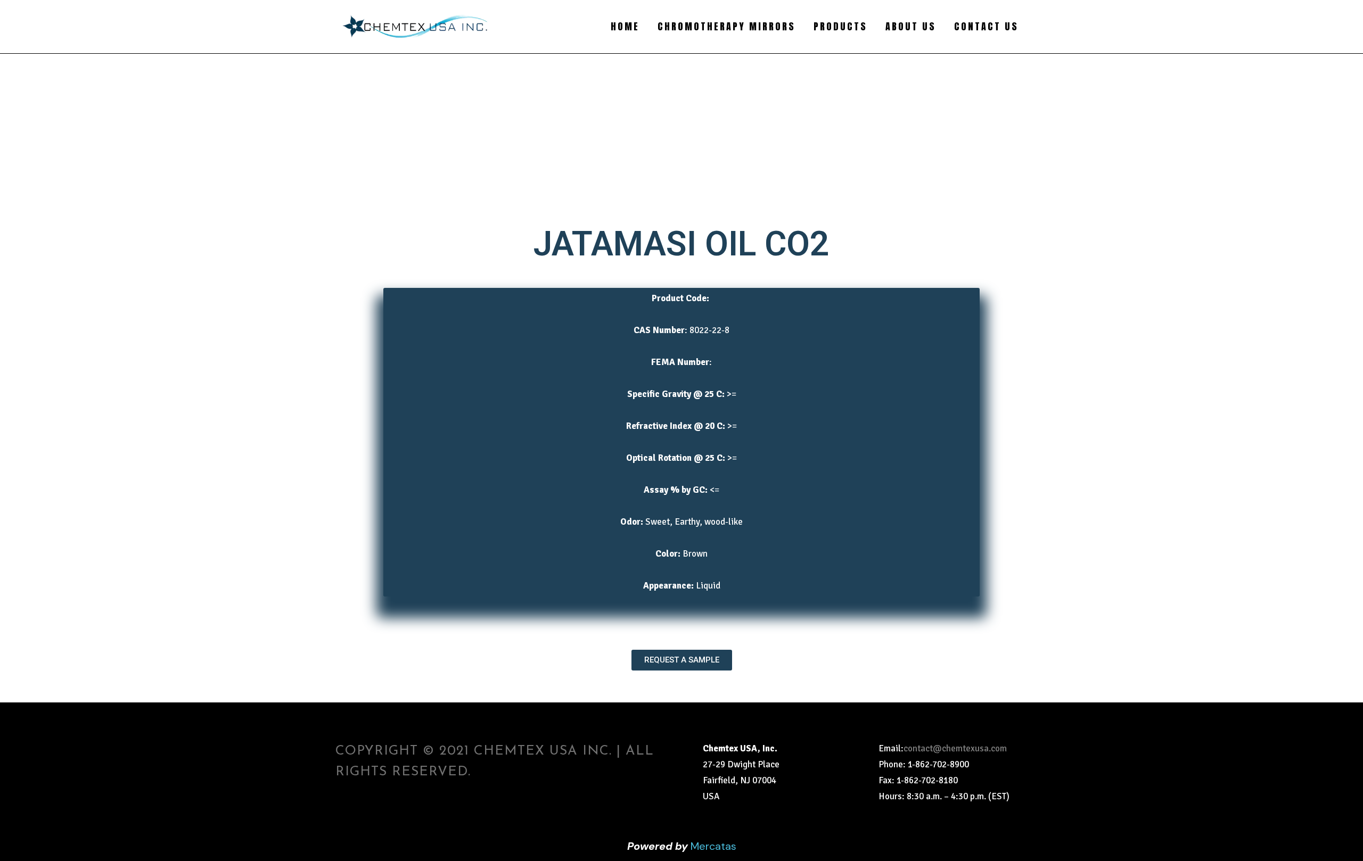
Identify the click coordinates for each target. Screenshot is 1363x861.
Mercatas (713, 846)
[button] (681, 660)
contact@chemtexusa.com (955, 748)
